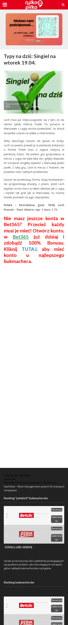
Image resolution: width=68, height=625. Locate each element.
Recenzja (56, 509)
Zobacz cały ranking (18, 547)
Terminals (9, 479)
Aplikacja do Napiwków (17, 475)
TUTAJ (29, 249)
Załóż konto (56, 519)
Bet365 (21, 236)
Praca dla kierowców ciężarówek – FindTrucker (30, 482)
